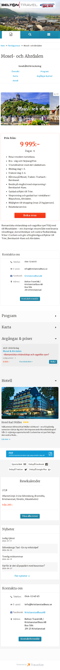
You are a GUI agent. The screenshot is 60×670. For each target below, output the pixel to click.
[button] (30, 355)
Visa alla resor (30, 516)
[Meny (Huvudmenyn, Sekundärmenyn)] (48, 35)
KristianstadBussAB (33, 276)
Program (45, 71)
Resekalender (30, 481)
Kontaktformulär (30, 299)
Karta (15, 76)
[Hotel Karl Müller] (30, 403)
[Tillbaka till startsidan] (28, 5)
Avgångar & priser (45, 76)
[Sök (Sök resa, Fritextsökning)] (29, 35)
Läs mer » (6, 439)
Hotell (15, 81)
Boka (53, 362)
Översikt (15, 71)
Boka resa (29, 215)
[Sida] (11, 35)
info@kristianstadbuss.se (36, 269)
